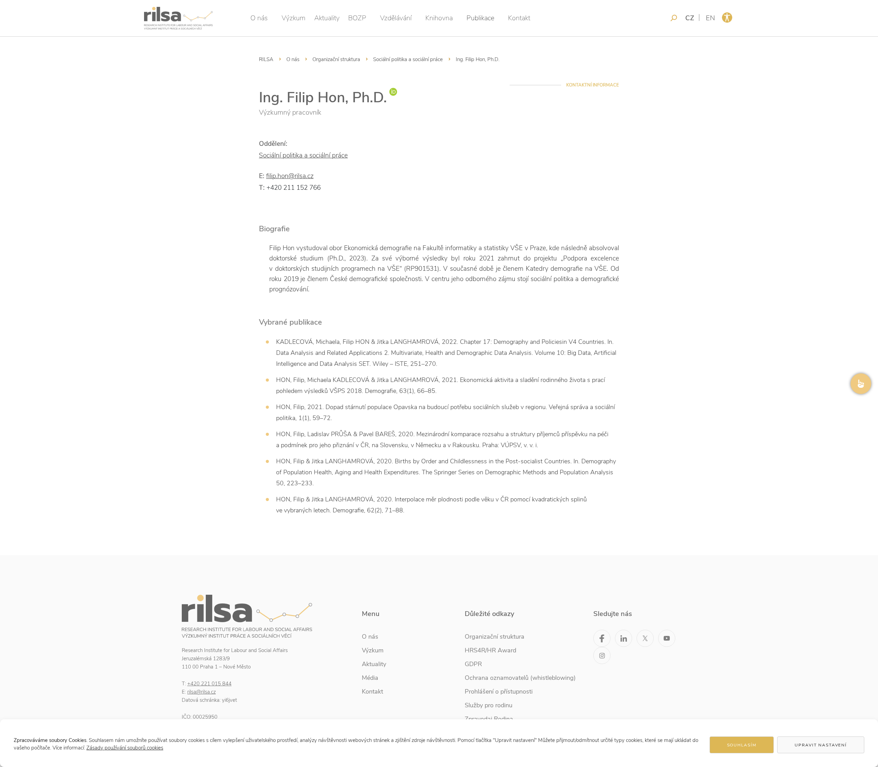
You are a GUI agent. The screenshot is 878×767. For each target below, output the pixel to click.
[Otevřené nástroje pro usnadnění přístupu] (727, 17)
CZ (689, 18)
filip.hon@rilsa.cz (289, 176)
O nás (259, 18)
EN (710, 18)
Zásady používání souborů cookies (124, 747)
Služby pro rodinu (488, 705)
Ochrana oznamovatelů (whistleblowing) (520, 678)
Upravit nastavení (821, 745)
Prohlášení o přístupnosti (499, 691)
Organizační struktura (336, 59)
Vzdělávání (396, 18)
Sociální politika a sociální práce (408, 59)
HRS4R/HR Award (490, 650)
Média (370, 678)
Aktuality (327, 18)
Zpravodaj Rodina (489, 719)
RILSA (266, 59)
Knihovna (439, 18)
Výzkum (294, 18)
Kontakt (519, 18)
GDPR (473, 664)
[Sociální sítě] (861, 383)
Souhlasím (742, 745)
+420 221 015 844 (209, 683)
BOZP (357, 18)
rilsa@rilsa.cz (201, 691)
